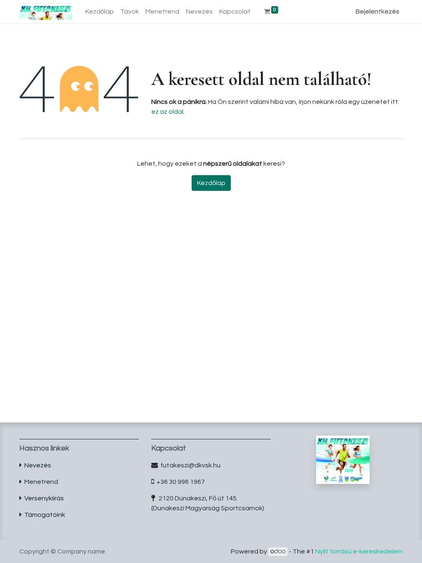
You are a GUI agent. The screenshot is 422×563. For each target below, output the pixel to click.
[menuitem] (99, 11)
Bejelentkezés (377, 11)
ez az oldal (167, 111)
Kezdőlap (211, 183)
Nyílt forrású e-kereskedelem (359, 551)
